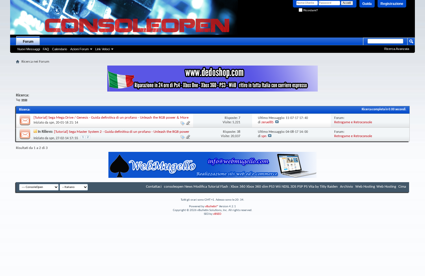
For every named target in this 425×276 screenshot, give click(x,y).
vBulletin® (211, 206)
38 (238, 132)
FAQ (46, 49)
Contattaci (154, 187)
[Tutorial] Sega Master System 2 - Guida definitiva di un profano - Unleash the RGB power (121, 132)
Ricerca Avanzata (396, 49)
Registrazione (391, 4)
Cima (402, 187)
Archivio (346, 187)
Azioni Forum (79, 49)
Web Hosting (365, 187)
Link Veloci (102, 49)
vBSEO (217, 214)
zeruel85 (267, 122)
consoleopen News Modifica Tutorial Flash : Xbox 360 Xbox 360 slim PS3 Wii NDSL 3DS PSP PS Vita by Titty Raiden (251, 187)
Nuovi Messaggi (28, 49)
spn (51, 122)
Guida (367, 4)
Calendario (59, 49)
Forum (28, 42)
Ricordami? (310, 10)
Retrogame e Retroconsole (353, 122)
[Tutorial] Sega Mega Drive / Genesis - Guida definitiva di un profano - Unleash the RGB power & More (111, 118)
